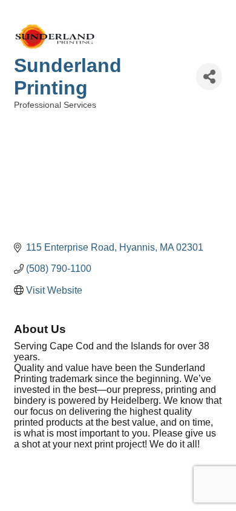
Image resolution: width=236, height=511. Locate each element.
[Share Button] (209, 76)
